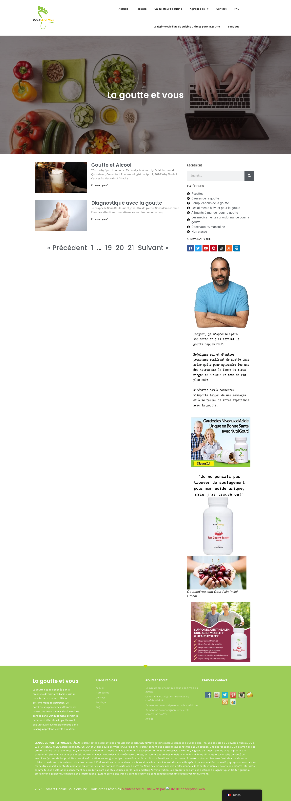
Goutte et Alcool (111, 165)
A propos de (197, 8)
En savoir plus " (99, 185)
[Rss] (229, 248)
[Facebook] (190, 248)
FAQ (236, 8)
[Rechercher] (249, 176)
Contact (221, 8)
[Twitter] (198, 248)
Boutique (233, 26)
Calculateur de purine (168, 8)
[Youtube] (206, 248)
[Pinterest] (213, 248)
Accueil (123, 8)
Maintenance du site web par (144, 789)
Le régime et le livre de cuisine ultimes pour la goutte (187, 26)
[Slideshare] (236, 248)
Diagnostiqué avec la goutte (126, 202)
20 (120, 247)
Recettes (141, 8)
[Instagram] (221, 248)
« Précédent (67, 247)
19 (108, 247)
